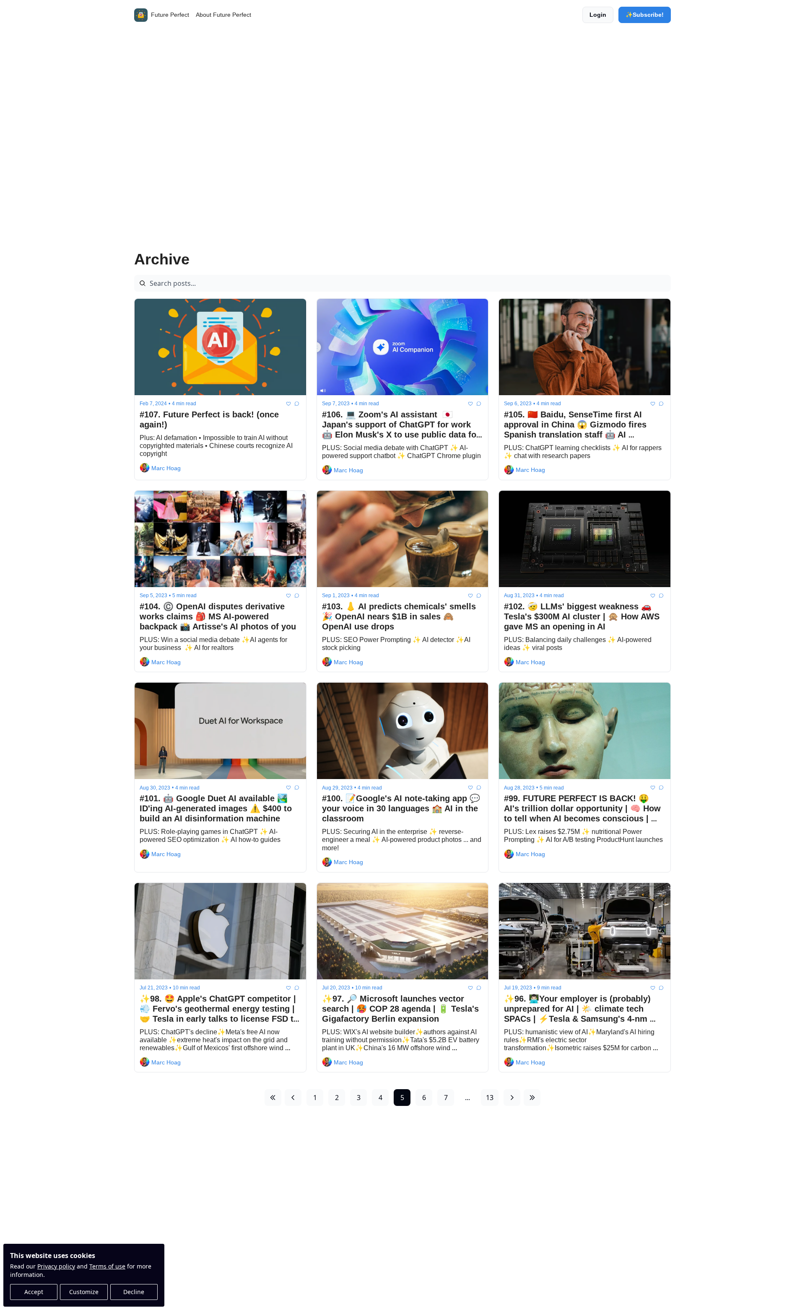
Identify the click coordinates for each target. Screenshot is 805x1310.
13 (489, 1097)
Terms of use (107, 1266)
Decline (133, 1292)
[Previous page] (293, 1097)
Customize (84, 1292)
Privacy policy (56, 1266)
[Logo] (141, 15)
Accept (33, 1292)
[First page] (273, 1097)
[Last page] (532, 1097)
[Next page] (512, 1097)
